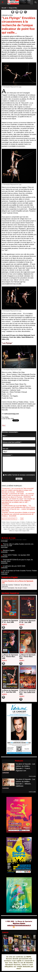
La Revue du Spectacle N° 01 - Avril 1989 (10, 621)
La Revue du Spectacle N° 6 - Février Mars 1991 (27, 656)
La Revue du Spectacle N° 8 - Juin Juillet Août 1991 (27, 692)
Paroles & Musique (26, 523)
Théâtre (3, 522)
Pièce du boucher (10, 527)
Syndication (18, 927)
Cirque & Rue (13, 8)
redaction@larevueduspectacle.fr (19, 925)
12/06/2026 (5, 773)
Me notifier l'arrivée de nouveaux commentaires (20, 475)
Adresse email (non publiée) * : (12, 442)
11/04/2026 (5, 788)
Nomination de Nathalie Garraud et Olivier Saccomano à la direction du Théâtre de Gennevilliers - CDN (18, 570)
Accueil (4, 8)
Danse (8, 522)
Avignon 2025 (18, 530)
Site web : (6, 448)
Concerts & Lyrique (15, 522)
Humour (8, 523)
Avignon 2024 (29, 529)
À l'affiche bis (29, 522)
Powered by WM (29, 927)
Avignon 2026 (25, 530)
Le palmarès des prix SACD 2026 (14, 558)
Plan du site (8, 927)
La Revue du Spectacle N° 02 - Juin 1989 (27, 621)
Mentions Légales (9, 542)
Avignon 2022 (14, 529)
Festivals (13, 523)
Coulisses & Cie (19, 527)
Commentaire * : (8, 455)
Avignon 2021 (7, 529)
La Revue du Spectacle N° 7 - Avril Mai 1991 (10, 691)
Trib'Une (30, 525)
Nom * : (5, 435)
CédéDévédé (24, 525)
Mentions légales (19, 923)
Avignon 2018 (9, 525)
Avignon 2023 (22, 529)
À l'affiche (22, 522)
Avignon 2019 (16, 525)
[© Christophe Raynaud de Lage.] (19, 63)
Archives (32, 527)
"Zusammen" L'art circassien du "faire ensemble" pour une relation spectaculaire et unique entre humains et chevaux (18, 490)
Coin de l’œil (26, 527)
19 (22, 519)
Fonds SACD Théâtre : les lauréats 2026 (16, 547)
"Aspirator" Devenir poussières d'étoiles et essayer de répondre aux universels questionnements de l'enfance (18, 514)
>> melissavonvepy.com (10, 414)
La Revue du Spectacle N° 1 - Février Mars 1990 (10, 656)
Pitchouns (18, 523)
